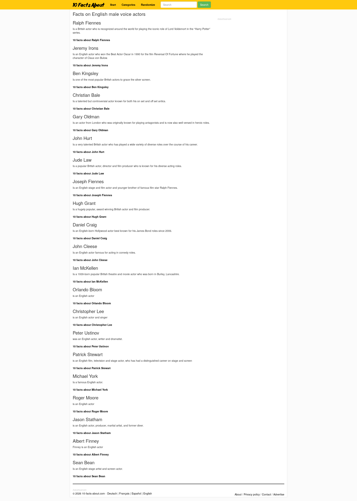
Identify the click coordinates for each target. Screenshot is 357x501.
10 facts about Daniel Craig (90, 238)
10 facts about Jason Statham (92, 433)
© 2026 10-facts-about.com (89, 493)
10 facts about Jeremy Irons (90, 65)
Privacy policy (252, 494)
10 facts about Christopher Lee (92, 325)
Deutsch (112, 493)
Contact (266, 494)
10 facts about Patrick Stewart (92, 368)
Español (136, 493)
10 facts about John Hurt (88, 152)
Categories (128, 5)
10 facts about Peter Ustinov (91, 346)
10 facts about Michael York (90, 389)
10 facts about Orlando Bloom (92, 303)
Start (113, 5)
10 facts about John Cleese (90, 260)
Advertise (278, 494)
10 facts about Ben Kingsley (91, 87)
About (238, 494)
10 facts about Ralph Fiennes (91, 40)
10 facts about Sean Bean (89, 476)
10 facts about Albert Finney (91, 454)
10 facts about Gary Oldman (90, 130)
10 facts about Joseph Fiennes (92, 195)
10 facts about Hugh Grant (89, 216)
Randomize (148, 5)
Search (204, 5)
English (147, 493)
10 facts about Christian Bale (91, 108)
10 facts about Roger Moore (90, 411)
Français (124, 493)
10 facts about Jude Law (88, 173)
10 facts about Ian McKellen (90, 281)
